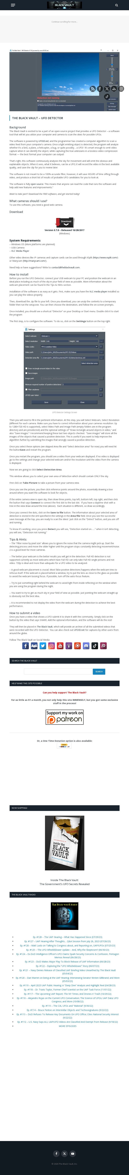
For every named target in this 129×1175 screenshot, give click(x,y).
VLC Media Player (20, 250)
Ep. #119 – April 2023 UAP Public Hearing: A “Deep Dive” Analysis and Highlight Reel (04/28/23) (67, 985)
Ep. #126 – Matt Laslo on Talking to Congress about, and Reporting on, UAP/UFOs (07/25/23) (67, 945)
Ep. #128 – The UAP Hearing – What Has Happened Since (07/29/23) (67, 937)
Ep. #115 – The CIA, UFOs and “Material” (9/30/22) (67, 1005)
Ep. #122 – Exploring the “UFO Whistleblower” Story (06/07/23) (67, 965)
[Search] (116, 5)
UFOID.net (79, 629)
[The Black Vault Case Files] (64, 5)
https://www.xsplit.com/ (105, 257)
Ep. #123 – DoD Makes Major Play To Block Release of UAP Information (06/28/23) (67, 961)
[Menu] (13, 5)
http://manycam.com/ (35, 260)
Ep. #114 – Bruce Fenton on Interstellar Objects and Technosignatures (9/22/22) (67, 1010)
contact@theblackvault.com (65, 267)
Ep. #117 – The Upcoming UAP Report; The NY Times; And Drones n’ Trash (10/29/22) (67, 993)
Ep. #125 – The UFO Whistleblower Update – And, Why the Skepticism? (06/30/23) (67, 949)
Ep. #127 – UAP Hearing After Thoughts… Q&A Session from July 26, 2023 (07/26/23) (67, 941)
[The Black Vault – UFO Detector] (64, 110)
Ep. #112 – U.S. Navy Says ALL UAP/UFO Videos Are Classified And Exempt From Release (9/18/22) (67, 1021)
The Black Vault (45, 626)
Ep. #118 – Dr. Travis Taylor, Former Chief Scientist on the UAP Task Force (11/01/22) (67, 989)
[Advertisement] (64, 31)
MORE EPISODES (67, 1026)
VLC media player (98, 291)
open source (37, 184)
